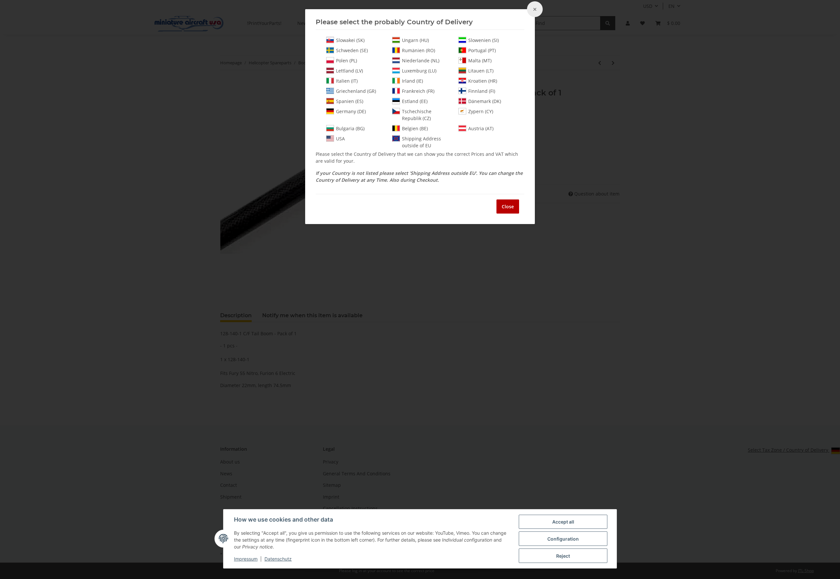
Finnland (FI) (481, 91)
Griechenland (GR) (356, 91)
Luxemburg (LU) (419, 71)
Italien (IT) (347, 81)
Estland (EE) (415, 101)
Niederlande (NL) (420, 60)
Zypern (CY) (480, 111)
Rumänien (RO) (418, 50)
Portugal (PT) (482, 50)
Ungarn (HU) (415, 40)
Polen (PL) (346, 60)
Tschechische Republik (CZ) (416, 114)
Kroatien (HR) (482, 81)
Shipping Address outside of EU (421, 142)
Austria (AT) (481, 128)
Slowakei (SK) (350, 40)
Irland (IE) (412, 81)
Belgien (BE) (415, 128)
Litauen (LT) (481, 71)
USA (340, 138)
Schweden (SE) (352, 50)
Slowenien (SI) (483, 40)
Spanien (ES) (349, 101)
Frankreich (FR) (418, 91)
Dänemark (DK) (484, 101)
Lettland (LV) (349, 71)
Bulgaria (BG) (350, 128)
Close (508, 206)
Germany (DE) (351, 111)
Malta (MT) (480, 60)
